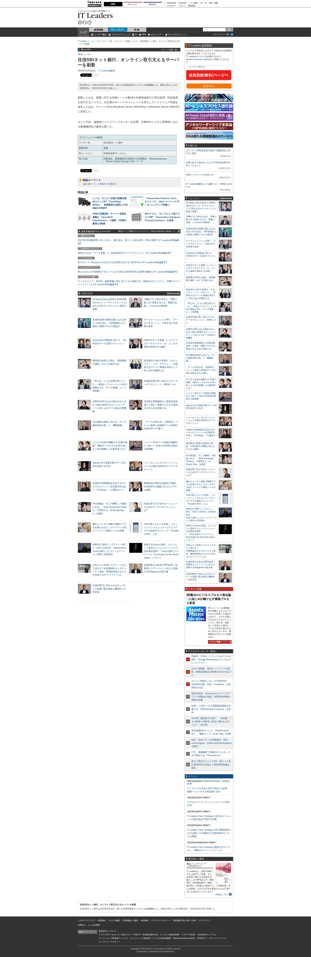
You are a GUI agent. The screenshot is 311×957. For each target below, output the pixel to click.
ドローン (182, 6)
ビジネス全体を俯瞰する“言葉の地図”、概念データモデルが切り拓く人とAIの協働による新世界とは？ (109, 445)
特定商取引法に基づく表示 (184, 920)
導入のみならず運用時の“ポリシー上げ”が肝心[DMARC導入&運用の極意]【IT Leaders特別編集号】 (128, 271)
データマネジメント (177, 34)
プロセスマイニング (120, 34)
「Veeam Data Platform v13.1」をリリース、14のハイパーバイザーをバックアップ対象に (162, 201)
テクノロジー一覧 (104, 41)
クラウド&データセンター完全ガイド (115, 934)
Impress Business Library (198, 59)
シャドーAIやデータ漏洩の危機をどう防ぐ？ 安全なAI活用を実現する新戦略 (161, 445)
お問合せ (82, 925)
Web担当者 (171, 3)
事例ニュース (131, 41)
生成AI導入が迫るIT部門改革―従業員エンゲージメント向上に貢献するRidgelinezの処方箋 (161, 568)
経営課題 (98, 29)
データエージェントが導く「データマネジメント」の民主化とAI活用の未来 (161, 322)
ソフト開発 (193, 3)
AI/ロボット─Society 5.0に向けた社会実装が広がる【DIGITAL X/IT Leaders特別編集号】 (123, 262)
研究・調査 (213, 3)
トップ (83, 32)
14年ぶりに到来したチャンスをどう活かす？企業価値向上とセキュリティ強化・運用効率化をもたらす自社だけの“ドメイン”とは (201, 551)
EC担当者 (182, 3)
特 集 (136, 29)
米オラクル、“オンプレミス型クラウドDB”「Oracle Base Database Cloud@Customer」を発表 (162, 216)
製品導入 (152, 4)
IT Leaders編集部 (107, 70)
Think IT (136, 934)
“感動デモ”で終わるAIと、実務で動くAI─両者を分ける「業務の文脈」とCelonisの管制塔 (160, 302)
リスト (95, 75)
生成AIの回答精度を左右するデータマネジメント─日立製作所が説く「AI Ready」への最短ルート (109, 486)
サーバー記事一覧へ (170, 50)
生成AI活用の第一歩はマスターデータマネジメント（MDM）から (201, 320)
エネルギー (171, 6)
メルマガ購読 (114, 920)
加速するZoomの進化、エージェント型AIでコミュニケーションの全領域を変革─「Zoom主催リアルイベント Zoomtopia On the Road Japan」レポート (161, 551)
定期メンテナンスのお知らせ (199, 174)
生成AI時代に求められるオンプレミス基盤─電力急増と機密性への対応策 (109, 588)
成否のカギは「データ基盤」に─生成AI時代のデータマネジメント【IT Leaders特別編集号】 (125, 253)
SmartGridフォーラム (206, 934)
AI (136, 34)
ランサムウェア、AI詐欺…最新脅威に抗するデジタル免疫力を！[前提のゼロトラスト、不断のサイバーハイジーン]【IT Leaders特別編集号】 (129, 283)
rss (89, 22)
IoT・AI (203, 3)
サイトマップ (205, 920)
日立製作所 (111, 184)
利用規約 (102, 920)
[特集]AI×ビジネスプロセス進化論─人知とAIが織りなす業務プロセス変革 (208, 598)
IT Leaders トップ (85, 41)
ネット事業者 (99, 184)
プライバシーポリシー (160, 920)
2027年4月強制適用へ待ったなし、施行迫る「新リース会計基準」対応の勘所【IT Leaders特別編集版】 (128, 242)
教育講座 (191, 6)
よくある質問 (94, 925)
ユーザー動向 (100, 34)
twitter (80, 22)
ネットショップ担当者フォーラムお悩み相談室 (150, 938)
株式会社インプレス (107, 931)
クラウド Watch (188, 934)
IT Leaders (95, 15)
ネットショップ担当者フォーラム (113, 938)
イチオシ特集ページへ (218, 642)
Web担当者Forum (150, 934)
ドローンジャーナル (217, 938)
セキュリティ (157, 34)
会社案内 (144, 920)
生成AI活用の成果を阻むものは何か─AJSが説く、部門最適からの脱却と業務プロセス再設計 (109, 322)
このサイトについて (86, 920)
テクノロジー (118, 29)
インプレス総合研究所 (169, 934)
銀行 (90, 184)
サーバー (119, 41)
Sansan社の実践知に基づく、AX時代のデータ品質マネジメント (201, 256)
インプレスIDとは (196, 67)
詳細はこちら (221, 894)
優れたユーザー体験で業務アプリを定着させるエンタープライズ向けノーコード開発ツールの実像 (109, 527)
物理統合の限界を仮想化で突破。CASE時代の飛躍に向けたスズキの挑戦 (161, 486)
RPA (144, 34)
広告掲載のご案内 (130, 920)
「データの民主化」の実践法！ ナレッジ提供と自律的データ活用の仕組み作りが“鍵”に (161, 425)
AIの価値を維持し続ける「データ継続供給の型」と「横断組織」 (200, 358)
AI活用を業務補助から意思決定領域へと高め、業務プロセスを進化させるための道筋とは (161, 404)
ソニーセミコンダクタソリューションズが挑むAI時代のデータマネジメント (161, 465)
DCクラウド (133, 4)
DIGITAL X (201, 938)
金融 (85, 184)
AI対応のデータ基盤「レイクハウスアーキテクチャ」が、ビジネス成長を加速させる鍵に (161, 343)
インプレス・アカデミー (109, 942)
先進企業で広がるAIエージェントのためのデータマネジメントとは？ (161, 506)
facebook (84, 22)
